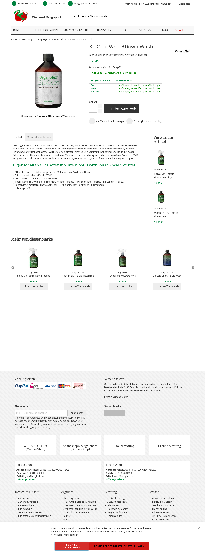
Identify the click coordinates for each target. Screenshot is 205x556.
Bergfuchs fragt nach (118, 512)
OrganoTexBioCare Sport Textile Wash (167, 274)
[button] (107, 121)
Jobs (65, 519)
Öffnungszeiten (25, 479)
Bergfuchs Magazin (162, 501)
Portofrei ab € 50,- (28, 3)
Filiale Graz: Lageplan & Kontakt (79, 501)
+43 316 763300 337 (35, 446)
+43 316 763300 (35, 472)
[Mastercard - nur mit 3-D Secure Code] (64, 385)
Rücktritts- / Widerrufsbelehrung (34, 515)
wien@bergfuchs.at (124, 476)
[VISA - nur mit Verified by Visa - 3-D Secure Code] (50, 385)
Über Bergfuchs (71, 498)
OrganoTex (160, 169)
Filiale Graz (24, 465)
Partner (66, 515)
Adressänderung (160, 512)
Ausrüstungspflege (117, 501)
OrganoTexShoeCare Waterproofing (123, 274)
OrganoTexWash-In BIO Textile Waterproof (78, 274)
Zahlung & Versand (28, 501)
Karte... (66, 469)
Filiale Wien (114, 465)
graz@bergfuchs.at (34, 476)
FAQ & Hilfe (24, 498)
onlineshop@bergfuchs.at (80, 446)
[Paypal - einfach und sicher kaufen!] (22, 385)
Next (192, 268)
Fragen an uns (114, 515)
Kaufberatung (125, 446)
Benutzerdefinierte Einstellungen (119, 546)
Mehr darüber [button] (71, 534)
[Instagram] (114, 412)
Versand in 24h (57, 3)
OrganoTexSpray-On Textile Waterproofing (33, 274)
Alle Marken (113, 505)
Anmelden (166, 3)
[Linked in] (121, 412)
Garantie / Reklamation (30, 512)
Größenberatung (169, 446)
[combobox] (132, 16)
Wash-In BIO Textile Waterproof (166, 214)
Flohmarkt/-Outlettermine (76, 512)
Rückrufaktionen (160, 519)
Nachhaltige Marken (117, 508)
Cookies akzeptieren (71, 546)
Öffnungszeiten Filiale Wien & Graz (80, 508)
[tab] (19, 137)
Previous (12, 268)
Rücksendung (25, 508)
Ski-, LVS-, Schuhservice (164, 515)
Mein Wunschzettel (149, 3)
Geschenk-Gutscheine (163, 505)
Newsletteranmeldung (163, 498)
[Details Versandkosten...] (117, 396)
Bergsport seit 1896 (85, 3)
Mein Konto (131, 3)
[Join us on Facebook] (107, 412)
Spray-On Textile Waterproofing (164, 175)
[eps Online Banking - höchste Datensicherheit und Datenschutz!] (36, 385)
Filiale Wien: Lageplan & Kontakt (79, 505)
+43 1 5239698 (124, 472)
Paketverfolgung (26, 505)
